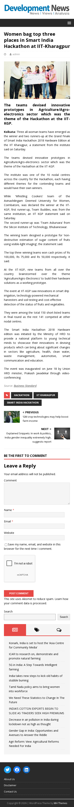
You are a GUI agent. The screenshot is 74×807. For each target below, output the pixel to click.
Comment (10, 480)
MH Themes (60, 803)
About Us (9, 779)
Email (8, 521)
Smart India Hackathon (23, 402)
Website (9, 533)
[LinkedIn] (26, 769)
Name (8, 510)
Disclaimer (10, 785)
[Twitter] (7, 769)
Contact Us (10, 791)
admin (16, 54)
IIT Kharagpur (46, 395)
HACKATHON (21, 395)
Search (8, 611)
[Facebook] (17, 769)
